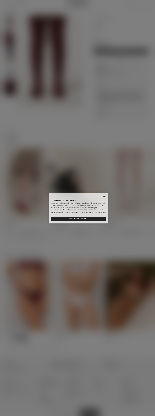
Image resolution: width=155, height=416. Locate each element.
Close (104, 196)
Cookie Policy (68, 210)
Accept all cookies (78, 219)
